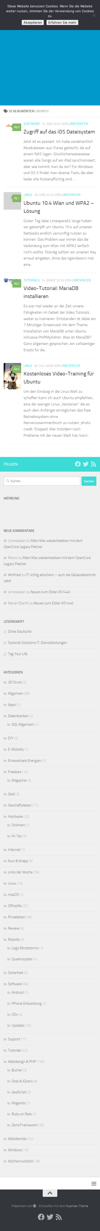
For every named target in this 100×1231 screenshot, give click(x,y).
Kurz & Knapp (18, 861)
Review (13, 928)
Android (18, 992)
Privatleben (16, 917)
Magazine (19, 780)
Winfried (14, 575)
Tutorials (32, 280)
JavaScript (19, 1092)
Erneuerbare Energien (24, 760)
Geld (11, 794)
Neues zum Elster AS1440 (50, 592)
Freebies (14, 772)
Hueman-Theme (77, 1206)
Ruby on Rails (22, 1114)
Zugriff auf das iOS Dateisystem (59, 132)
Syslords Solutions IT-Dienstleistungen (37, 643)
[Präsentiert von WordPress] (34, 1206)
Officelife (15, 906)
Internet (14, 850)
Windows (15, 1150)
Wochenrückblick (20, 1161)
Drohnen (18, 825)
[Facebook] (78, 464)
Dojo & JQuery (22, 1081)
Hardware (15, 816)
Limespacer (78, 124)
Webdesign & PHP (22, 1061)
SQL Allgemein (23, 724)
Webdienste (17, 1139)
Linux (28, 195)
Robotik (14, 939)
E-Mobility (16, 749)
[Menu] (94, 1183)
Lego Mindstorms (25, 948)
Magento (18, 1103)
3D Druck (15, 682)
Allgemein (15, 693)
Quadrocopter (22, 959)
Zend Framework (25, 1125)
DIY (10, 738)
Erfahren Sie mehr (62, 22)
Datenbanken (18, 716)
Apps (12, 705)
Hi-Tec (17, 836)
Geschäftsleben (20, 805)
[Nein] (94, 15)
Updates (18, 1025)
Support (14, 1039)
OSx (15, 1014)
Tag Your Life (18, 654)
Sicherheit (15, 973)
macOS (13, 894)
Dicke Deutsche (20, 631)
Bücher (17, 1070)
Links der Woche (20, 872)
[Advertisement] (50, 52)
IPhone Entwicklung (27, 1003)
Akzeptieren (33, 22)
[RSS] (93, 464)
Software (32, 124)
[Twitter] (86, 464)
